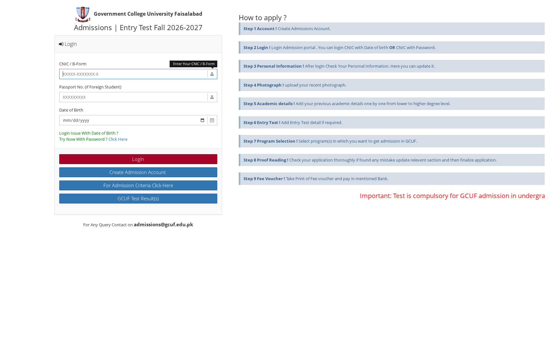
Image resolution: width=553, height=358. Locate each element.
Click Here (117, 139)
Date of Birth (71, 110)
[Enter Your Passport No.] (138, 97)
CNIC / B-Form (72, 64)
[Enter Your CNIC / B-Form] (138, 74)
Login (138, 159)
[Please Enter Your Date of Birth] (138, 120)
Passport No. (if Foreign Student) (90, 87)
